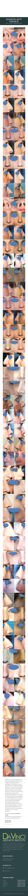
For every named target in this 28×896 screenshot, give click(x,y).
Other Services (8, 824)
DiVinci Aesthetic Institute (9, 893)
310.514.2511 (8, 871)
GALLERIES (11, 23)
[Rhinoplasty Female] (14, 395)
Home (7, 23)
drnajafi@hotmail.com (10, 868)
